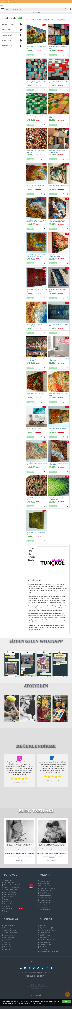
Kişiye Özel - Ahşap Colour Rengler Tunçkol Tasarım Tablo (36, 82)
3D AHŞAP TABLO (36, 12)
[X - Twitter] (34, 968)
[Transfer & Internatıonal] (35, 976)
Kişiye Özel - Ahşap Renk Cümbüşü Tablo (36, 394)
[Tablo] (26, 20)
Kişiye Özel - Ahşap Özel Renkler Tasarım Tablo (36, 359)
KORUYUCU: (6, 40)
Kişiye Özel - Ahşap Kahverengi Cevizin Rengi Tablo (35, 151)
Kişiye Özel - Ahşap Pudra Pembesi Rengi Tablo (59, 359)
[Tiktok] (42, 968)
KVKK (16, 1003)
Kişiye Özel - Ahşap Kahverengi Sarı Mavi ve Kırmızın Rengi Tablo (37, 255)
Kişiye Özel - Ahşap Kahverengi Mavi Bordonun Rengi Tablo (59, 186)
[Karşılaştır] (44, 55)
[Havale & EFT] (38, 976)
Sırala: (45, 19)
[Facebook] (47, 968)
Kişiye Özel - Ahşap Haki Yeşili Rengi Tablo (37, 116)
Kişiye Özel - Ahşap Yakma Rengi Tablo (36, 498)
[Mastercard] (31, 976)
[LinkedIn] (20, 968)
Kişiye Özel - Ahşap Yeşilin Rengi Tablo (36, 533)
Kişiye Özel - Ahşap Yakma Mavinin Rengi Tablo (59, 463)
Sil (21, 18)
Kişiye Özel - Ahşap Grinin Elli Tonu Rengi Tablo (58, 82)
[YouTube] (29, 968)
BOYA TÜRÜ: (6, 30)
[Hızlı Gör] (36, 34)
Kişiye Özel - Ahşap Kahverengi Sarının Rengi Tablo (57, 255)
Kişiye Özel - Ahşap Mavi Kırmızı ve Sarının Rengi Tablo (36, 325)
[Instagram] (25, 968)
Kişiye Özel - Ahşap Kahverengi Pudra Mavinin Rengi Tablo (57, 220)
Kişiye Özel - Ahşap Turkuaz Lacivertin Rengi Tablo (34, 429)
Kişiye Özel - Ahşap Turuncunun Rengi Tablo (58, 429)
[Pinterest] (38, 968)
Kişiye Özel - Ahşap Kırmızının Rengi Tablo (37, 290)
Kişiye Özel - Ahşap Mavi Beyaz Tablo (58, 290)
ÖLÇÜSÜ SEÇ (7, 46)
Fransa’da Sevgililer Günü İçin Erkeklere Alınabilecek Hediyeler (52, 853)
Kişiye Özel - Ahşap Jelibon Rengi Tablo (58, 116)
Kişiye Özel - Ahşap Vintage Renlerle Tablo (37, 463)
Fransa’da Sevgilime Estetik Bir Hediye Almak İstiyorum (20, 853)
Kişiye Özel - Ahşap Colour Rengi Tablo (58, 47)
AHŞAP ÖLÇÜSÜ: (8, 24)
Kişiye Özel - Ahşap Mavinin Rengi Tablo (58, 325)
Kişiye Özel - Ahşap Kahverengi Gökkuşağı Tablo (57, 151)
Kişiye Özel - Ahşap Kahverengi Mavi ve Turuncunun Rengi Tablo (37, 220)
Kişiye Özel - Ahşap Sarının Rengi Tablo (58, 394)
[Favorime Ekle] (41, 55)
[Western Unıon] (44, 976)
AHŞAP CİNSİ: (7, 35)
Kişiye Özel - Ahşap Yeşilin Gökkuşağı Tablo (56, 498)
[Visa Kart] (28, 976)
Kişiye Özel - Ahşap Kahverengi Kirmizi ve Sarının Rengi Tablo (35, 186)
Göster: (63, 19)
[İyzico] (41, 976)
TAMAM (66, 1001)
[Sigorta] (51, 968)
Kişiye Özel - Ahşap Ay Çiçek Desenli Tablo (37, 47)
